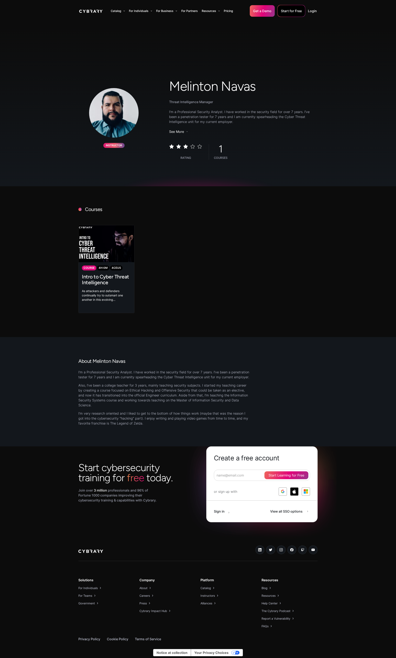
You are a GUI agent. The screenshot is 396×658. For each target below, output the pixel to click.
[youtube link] (313, 549)
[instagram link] (281, 549)
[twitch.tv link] (302, 549)
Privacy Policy (89, 639)
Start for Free (291, 11)
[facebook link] (291, 549)
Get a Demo (262, 11)
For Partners (189, 11)
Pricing (228, 11)
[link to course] (106, 269)
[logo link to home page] (90, 551)
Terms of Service (148, 639)
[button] (118, 11)
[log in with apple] (294, 491)
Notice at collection (172, 653)
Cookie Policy (117, 639)
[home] (91, 10)
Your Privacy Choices (211, 653)
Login (312, 11)
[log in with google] (283, 491)
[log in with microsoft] (306, 491)
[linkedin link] (259, 549)
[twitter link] (270, 549)
